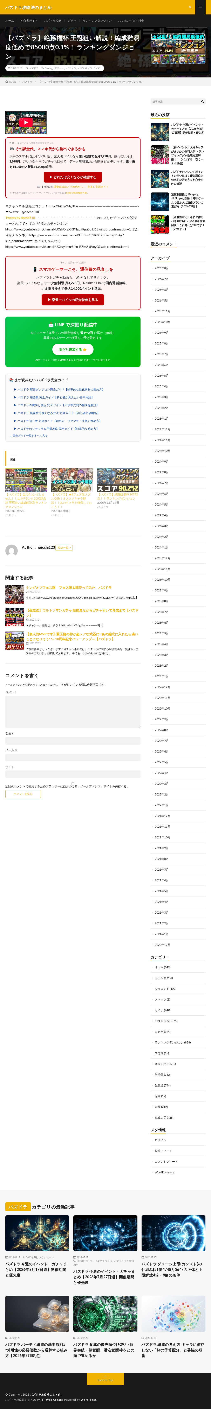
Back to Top (105, 1380)
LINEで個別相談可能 (76, 192)
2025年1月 (162, 418)
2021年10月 (162, 837)
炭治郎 (159, 1074)
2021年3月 (162, 912)
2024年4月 (162, 515)
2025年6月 (162, 365)
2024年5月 (162, 504)
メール (11, 750)
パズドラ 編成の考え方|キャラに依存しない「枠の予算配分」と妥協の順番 (173, 1350)
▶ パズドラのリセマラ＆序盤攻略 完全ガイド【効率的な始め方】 (56, 428)
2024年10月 (162, 450)
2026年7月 (162, 279)
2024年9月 (162, 461)
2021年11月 (162, 826)
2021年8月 (162, 859)
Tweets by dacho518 (20, 218)
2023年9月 (162, 590)
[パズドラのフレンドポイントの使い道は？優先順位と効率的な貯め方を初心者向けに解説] (160, 179)
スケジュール (46, 1257)
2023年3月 (162, 654)
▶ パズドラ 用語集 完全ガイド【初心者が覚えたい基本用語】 (54, 397)
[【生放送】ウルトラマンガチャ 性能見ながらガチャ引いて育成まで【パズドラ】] (14, 617)
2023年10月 (162, 579)
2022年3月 (162, 783)
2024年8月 (162, 472)
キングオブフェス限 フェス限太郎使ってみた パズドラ (69, 587)
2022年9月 (162, 719)
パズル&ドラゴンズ (89, 68)
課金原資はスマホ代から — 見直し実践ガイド (81, 186)
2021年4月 (162, 901)
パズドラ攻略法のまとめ (45, 1394)
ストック (160, 999)
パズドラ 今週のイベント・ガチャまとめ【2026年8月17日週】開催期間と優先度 (187, 128)
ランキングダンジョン (97, 20)
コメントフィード (166, 1161)
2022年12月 (162, 687)
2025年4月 (162, 386)
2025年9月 (162, 332)
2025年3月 (162, 397)
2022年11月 (162, 697)
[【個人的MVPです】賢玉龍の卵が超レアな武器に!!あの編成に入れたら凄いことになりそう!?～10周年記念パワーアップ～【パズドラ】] (14, 640)
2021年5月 (162, 891)
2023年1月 (162, 676)
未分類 (159, 1053)
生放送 (159, 1085)
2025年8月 (162, 343)
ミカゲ (159, 1031)
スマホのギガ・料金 (131, 20)
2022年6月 (162, 751)
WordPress (89, 1399)
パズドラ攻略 (52, 20)
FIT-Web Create (52, 1399)
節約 (158, 1096)
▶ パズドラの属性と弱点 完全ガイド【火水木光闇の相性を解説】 (56, 405)
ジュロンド (162, 988)
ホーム (9, 20)
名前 (10, 733)
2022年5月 (162, 762)
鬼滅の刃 (160, 1117)
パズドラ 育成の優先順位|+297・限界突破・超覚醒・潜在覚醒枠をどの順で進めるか (103, 1350)
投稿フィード (163, 1151)
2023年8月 (162, 601)
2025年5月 (162, 375)
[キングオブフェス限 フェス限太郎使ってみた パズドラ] (14, 594)
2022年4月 (162, 773)
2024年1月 (162, 547)
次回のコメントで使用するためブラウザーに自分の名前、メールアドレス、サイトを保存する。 (67, 786)
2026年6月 (162, 289)
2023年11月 (162, 569)
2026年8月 (162, 268)
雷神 (158, 1107)
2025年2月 (162, 408)
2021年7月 (162, 869)
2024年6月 (162, 493)
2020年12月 (162, 944)
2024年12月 (162, 429)
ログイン (160, 1140)
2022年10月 (162, 708)
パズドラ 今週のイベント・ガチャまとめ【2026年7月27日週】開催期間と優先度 (104, 1277)
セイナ (159, 1010)
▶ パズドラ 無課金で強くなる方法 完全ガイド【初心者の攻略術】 (57, 413)
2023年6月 (162, 622)
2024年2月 (162, 536)
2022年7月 (162, 740)
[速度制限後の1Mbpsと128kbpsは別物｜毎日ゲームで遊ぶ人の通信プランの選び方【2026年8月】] (160, 201)
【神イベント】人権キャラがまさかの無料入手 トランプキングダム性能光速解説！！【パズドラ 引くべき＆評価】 (187, 155)
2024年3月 (162, 526)
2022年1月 (162, 805)
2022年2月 (162, 794)
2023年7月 (162, 612)
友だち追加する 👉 (73, 349)
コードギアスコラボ (101, 1261)
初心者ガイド (29, 20)
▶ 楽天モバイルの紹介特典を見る (73, 300)
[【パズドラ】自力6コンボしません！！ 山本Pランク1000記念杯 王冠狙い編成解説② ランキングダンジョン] (26, 480)
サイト (9, 767)
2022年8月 (162, 730)
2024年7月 (162, 483)
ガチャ (72, 20)
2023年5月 (162, 633)
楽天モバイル (163, 1064)
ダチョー (59, 68)
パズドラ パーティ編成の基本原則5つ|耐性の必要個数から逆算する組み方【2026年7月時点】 (36, 1350)
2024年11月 (162, 440)
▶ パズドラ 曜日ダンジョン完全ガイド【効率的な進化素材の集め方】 (59, 389)
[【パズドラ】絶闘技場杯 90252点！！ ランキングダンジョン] (118, 480)
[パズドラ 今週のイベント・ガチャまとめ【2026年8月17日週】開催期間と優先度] (160, 132)
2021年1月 (162, 934)
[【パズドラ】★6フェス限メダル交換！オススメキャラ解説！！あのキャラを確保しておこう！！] (72, 480)
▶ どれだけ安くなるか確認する (72, 177)
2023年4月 (162, 644)
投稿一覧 (63, 547)
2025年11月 (162, 311)
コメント (11, 692)
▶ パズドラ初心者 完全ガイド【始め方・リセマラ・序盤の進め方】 (58, 421)
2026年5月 (162, 300)
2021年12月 (162, 816)
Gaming (49, 68)
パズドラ (34, 68)
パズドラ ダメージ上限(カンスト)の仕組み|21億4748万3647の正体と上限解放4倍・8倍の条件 (172, 1269)
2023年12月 (162, 558)
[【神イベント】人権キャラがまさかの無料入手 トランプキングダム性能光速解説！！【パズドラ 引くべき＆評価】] (160, 154)
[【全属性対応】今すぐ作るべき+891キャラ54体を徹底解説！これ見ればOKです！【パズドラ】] (160, 224)
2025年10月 (162, 322)
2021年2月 (162, 923)
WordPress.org (164, 1172)
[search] (202, 101)
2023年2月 (162, 665)
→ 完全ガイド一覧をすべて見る (28, 435)
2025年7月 (162, 354)
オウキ (159, 967)
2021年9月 (162, 848)
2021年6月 (162, 880)
